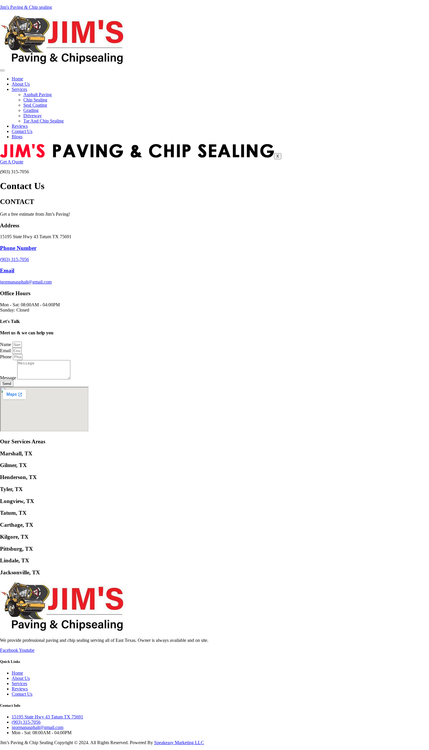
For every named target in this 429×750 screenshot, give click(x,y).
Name (6, 344)
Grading (31, 110)
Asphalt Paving (37, 94)
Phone (6, 356)
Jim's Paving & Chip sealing (26, 7)
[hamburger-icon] (2, 70)
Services (19, 89)
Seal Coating (35, 105)
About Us (21, 84)
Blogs (17, 136)
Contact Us (22, 131)
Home (17, 78)
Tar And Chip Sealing (43, 120)
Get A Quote (11, 161)
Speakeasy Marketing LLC (179, 742)
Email (6, 350)
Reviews (20, 126)
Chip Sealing (35, 99)
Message (8, 377)
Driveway (32, 115)
